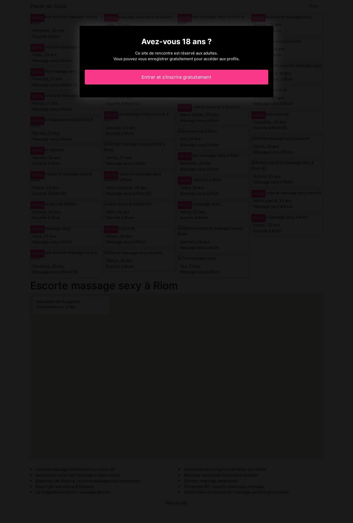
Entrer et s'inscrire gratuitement (176, 77)
